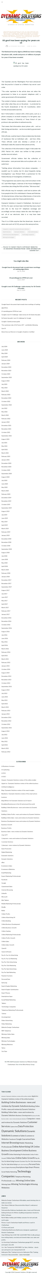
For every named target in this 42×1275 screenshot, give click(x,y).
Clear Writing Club (7, 1235)
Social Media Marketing (8, 1000)
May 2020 (4, 487)
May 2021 (4, 446)
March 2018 (5, 570)
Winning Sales (5, 1037)
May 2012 (4, 741)
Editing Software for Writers (10, 1212)
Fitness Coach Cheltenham (9, 1222)
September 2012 (6, 728)
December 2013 (6, 676)
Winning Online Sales (7, 1034)
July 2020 (4, 480)
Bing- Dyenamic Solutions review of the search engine (17, 790)
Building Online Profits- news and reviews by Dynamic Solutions (20, 814)
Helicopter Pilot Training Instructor (12, 1252)
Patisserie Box (5, 1210)
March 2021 (5, 453)
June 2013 (4, 697)
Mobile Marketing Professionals (11, 903)
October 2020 (5, 470)
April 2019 (4, 525)
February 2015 (5, 662)
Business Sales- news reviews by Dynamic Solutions (17, 831)
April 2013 (4, 703)
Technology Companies (24, 35)
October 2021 (5, 432)
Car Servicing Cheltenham (9, 1242)
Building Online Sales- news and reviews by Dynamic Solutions (20, 818)
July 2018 (4, 556)
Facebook (4, 879)
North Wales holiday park (9, 1217)
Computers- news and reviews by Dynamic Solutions (16, 229)
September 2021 (6, 436)
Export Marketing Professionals (11, 876)
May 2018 (4, 563)
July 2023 (4, 384)
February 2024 (5, 360)
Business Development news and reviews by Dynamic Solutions (20, 821)
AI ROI (3, 773)
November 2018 (6, 542)
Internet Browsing (8, 35)
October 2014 (5, 669)
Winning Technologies (8, 237)
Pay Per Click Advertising (9, 962)
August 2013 (5, 690)
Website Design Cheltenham (10, 1027)
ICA (2, 1227)
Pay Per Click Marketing (8, 965)
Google (3, 883)
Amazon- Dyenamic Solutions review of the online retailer (18, 780)
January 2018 (5, 576)
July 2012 (4, 734)
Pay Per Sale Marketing (8, 972)
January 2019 (5, 535)
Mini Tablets (5, 900)
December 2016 (6, 618)
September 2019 (6, 508)
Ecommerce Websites (8, 869)
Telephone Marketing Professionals (12, 1010)
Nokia (3, 910)
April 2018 (4, 566)
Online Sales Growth (7, 945)
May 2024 (4, 353)
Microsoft (4, 897)
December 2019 (6, 497)
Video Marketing (6, 1024)
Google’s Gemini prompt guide (10, 321)
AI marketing (5, 770)
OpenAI (3, 948)
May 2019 (4, 521)
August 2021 (5, 439)
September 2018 (6, 549)
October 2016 (5, 624)
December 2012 (6, 717)
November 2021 (6, 429)
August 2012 (5, 731)
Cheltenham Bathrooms (8, 1230)
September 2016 (6, 628)
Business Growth (6, 824)
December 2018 (6, 539)
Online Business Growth (9, 928)
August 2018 (5, 552)
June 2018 (4, 559)
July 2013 (4, 693)
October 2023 (5, 374)
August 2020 (5, 477)
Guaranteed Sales (6, 886)
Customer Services (7, 842)
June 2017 (4, 597)
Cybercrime (14, 1126)
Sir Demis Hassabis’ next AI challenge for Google (16, 318)
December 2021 (6, 425)
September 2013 (6, 686)
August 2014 (5, 673)
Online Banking (6, 921)
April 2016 (4, 645)
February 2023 (5, 394)
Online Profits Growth (8, 938)
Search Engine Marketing (9, 986)
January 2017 (5, 614)
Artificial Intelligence (7, 787)
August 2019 (5, 511)
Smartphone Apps (7, 996)
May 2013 (4, 700)
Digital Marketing (6, 852)
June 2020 (4, 484)
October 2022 (5, 401)
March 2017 (5, 607)
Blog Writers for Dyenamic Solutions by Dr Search (16, 800)
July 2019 (4, 515)
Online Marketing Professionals (11, 934)
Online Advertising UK (8, 917)
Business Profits (6, 828)
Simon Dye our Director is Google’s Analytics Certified (17, 332)
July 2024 (4, 346)
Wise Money (26, 1064)
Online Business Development (11, 234)
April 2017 (4, 604)
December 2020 (6, 463)
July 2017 (4, 594)
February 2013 (5, 710)
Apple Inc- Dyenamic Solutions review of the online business (19, 783)
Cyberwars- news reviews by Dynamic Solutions (16, 845)
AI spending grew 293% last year (21, 278)
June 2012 (4, 738)
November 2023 (6, 370)
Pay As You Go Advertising (9, 955)
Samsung (4, 982)
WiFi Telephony (6, 1031)
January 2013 (5, 714)
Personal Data (5, 979)
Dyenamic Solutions (31, 34)
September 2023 (6, 377)
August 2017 (5, 590)
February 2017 (5, 611)
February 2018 (5, 573)
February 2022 (5, 418)
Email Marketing (6, 873)
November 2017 (6, 583)
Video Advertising (7, 1020)
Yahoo (3, 1048)
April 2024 (4, 357)
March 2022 (5, 415)
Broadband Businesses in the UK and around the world (18, 804)
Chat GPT (4, 835)
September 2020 (6, 473)
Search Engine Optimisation (9, 989)
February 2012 (5, 752)
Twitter (3, 1013)
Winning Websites (7, 1044)
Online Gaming (6, 931)
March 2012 (5, 748)
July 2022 (4, 408)
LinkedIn (4, 893)
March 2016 (5, 649)
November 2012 (6, 721)
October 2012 (5, 724)
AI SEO (3, 776)
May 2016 (4, 642)
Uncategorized (27, 36)
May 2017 (4, 600)
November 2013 (6, 679)
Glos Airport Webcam (8, 1205)
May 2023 (4, 387)
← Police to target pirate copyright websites (19, 247)
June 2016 (4, 638)
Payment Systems (7, 976)
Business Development (23, 1115)
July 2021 (4, 442)
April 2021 (4, 449)
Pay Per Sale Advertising (8, 969)
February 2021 (5, 456)
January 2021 (5, 460)
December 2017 (6, 580)
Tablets (3, 1003)
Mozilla (3, 907)
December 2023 (6, 367)
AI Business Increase (7, 766)
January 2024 (5, 363)
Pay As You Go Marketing (9, 958)
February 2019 (5, 532)
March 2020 (5, 491)
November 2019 (6, 501)
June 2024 (4, 350)
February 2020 (5, 494)
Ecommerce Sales (6, 866)
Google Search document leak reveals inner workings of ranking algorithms (21, 268)
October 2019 (5, 504)
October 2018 (5, 545)
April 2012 (4, 745)
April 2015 (4, 655)
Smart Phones (5, 993)
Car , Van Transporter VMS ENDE (11, 1247)
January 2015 (5, 666)
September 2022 (6, 405)
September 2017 (6, 587)
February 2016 (5, 652)
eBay (2, 862)
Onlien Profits (5, 914)
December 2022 (6, 398)
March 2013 (5, 707)
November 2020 (6, 466)
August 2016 (5, 631)
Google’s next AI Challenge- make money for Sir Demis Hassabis (21, 287)
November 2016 (6, 621)
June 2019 (4, 518)
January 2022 (5, 422)
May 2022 (4, 412)
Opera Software (6, 952)
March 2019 (5, 528)
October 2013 (5, 683)
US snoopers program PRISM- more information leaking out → (22, 249)
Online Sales (5, 941)
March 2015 (5, 659)
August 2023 (5, 381)
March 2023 (5, 391)
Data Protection (17, 34)
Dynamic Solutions (7, 859)
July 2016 (4, 635)
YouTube (4, 1051)
